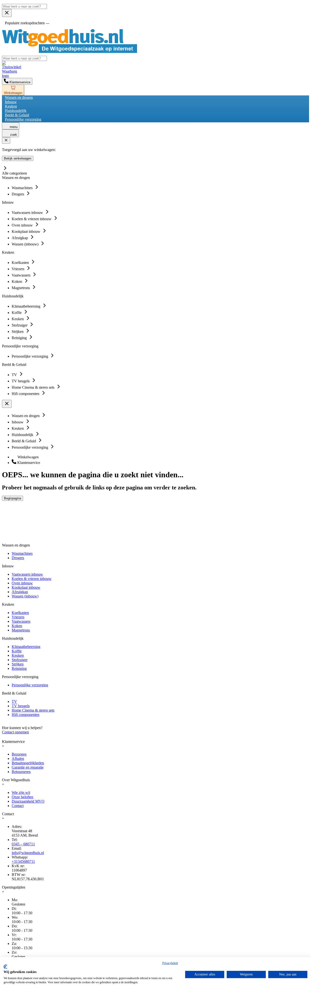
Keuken (11, 106)
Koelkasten (20, 613)
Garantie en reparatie (27, 767)
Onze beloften (22, 797)
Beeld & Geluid (17, 115)
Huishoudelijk (15, 111)
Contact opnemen (15, 732)
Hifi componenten (25, 715)
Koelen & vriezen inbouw (32, 579)
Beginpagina (12, 498)
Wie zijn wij (21, 792)
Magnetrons (21, 630)
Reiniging (19, 668)
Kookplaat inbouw (26, 587)
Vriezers (18, 617)
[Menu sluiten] (7, 13)
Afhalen (18, 758)
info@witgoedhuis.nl (28, 853)
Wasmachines (22, 553)
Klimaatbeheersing (26, 647)
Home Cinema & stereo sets (33, 710)
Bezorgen (19, 754)
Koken (17, 626)
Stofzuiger (19, 660)
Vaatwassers (21, 621)
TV (14, 701)
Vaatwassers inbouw (27, 574)
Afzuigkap (20, 592)
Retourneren (21, 772)
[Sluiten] (6, 140)
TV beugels (21, 706)
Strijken (18, 664)
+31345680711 (23, 861)
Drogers (18, 558)
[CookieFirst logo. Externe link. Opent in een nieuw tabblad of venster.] (5, 967)
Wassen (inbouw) (25, 596)
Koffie (17, 651)
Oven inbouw (22, 583)
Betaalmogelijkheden (28, 763)
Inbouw (11, 102)
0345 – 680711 (23, 844)
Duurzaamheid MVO (28, 801)
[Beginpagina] (69, 52)
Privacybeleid (170, 963)
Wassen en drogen (19, 97)
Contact (18, 806)
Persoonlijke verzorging (23, 119)
